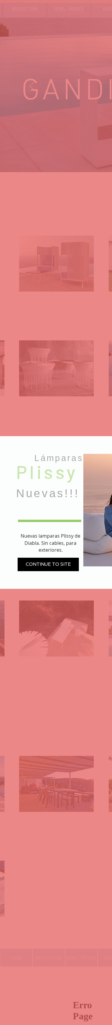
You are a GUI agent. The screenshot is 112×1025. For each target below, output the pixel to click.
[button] (48, 564)
